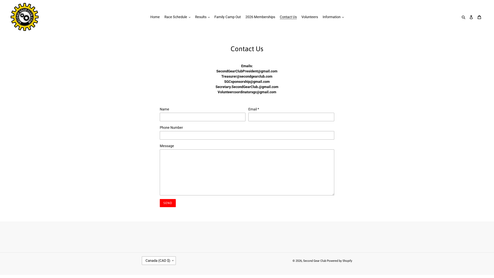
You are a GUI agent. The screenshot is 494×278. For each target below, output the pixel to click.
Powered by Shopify (339, 261)
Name (164, 109)
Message (167, 146)
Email (253, 109)
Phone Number (171, 127)
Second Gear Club (314, 261)
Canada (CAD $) (157, 261)
